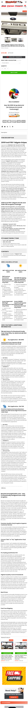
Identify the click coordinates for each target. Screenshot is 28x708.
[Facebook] (2, 127)
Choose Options (7, 653)
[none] (14, 23)
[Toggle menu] (2, 2)
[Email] (5, 127)
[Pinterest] (12, 127)
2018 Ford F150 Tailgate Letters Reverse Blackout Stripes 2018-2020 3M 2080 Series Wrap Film (7, 657)
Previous (1, 650)
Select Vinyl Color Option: (11, 60)
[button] (14, 693)
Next (26, 650)
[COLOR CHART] (14, 93)
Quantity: (4, 66)
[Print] (7, 127)
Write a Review (4, 48)
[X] (10, 127)
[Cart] (26, 2)
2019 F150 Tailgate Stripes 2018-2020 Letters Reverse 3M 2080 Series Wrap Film (21, 657)
